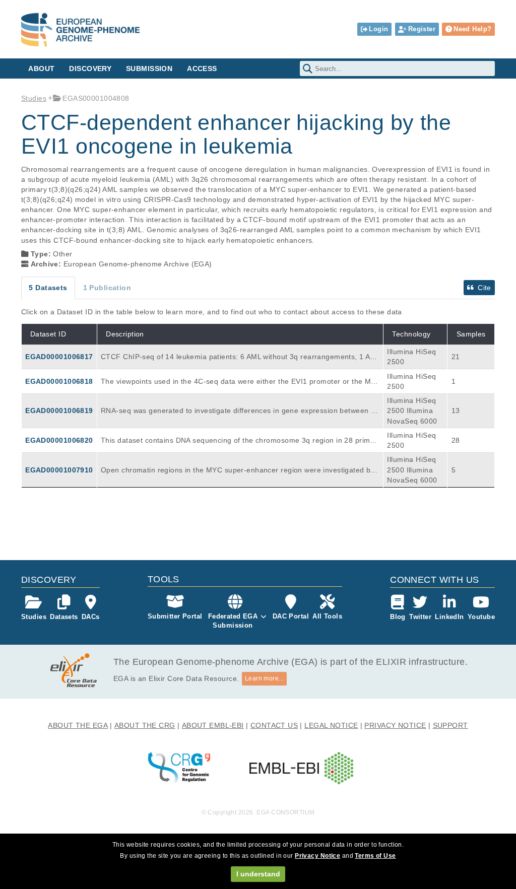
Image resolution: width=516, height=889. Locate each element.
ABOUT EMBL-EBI (213, 725)
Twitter (420, 617)
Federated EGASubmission (233, 620)
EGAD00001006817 (59, 357)
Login (378, 29)
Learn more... (264, 678)
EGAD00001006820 (59, 440)
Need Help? (472, 29)
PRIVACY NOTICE (395, 725)
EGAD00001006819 (59, 410)
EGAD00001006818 (59, 381)
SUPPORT (450, 725)
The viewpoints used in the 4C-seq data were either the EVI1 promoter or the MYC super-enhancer (238, 381)
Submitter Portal (175, 616)
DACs (91, 617)
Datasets (64, 617)
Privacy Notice (317, 856)
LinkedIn (449, 617)
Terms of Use (375, 856)
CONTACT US (274, 725)
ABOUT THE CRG (144, 725)
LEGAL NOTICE (331, 725)
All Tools (327, 616)
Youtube (481, 617)
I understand (258, 874)
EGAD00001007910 (59, 470)
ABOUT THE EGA (78, 725)
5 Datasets (48, 288)
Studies (33, 98)
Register (421, 29)
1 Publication (107, 288)
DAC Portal (291, 616)
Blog (398, 617)
